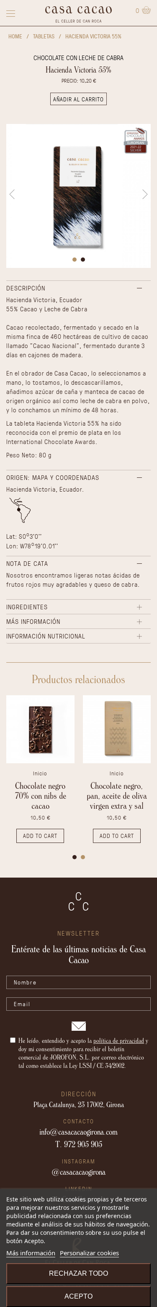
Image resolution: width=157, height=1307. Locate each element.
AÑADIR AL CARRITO (78, 99)
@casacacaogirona (78, 1172)
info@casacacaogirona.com (78, 1132)
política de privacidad (118, 1040)
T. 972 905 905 (78, 1144)
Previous (12, 194)
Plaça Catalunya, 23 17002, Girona (78, 1104)
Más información (30, 1253)
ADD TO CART (40, 836)
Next (145, 194)
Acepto (78, 1296)
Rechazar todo (78, 1273)
